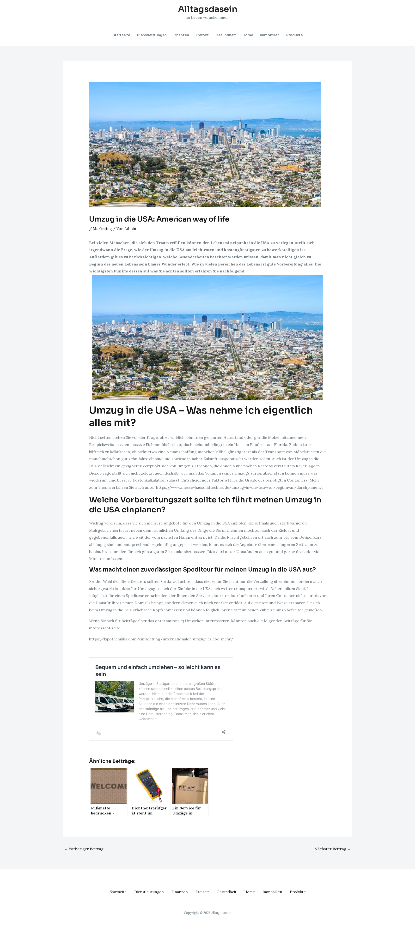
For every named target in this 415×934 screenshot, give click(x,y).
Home (248, 35)
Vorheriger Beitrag (84, 848)
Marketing (102, 228)
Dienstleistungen (152, 35)
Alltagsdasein (207, 9)
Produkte (294, 35)
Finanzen (181, 35)
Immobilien (270, 35)
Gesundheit (225, 35)
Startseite (121, 35)
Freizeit (202, 35)
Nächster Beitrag (332, 848)
